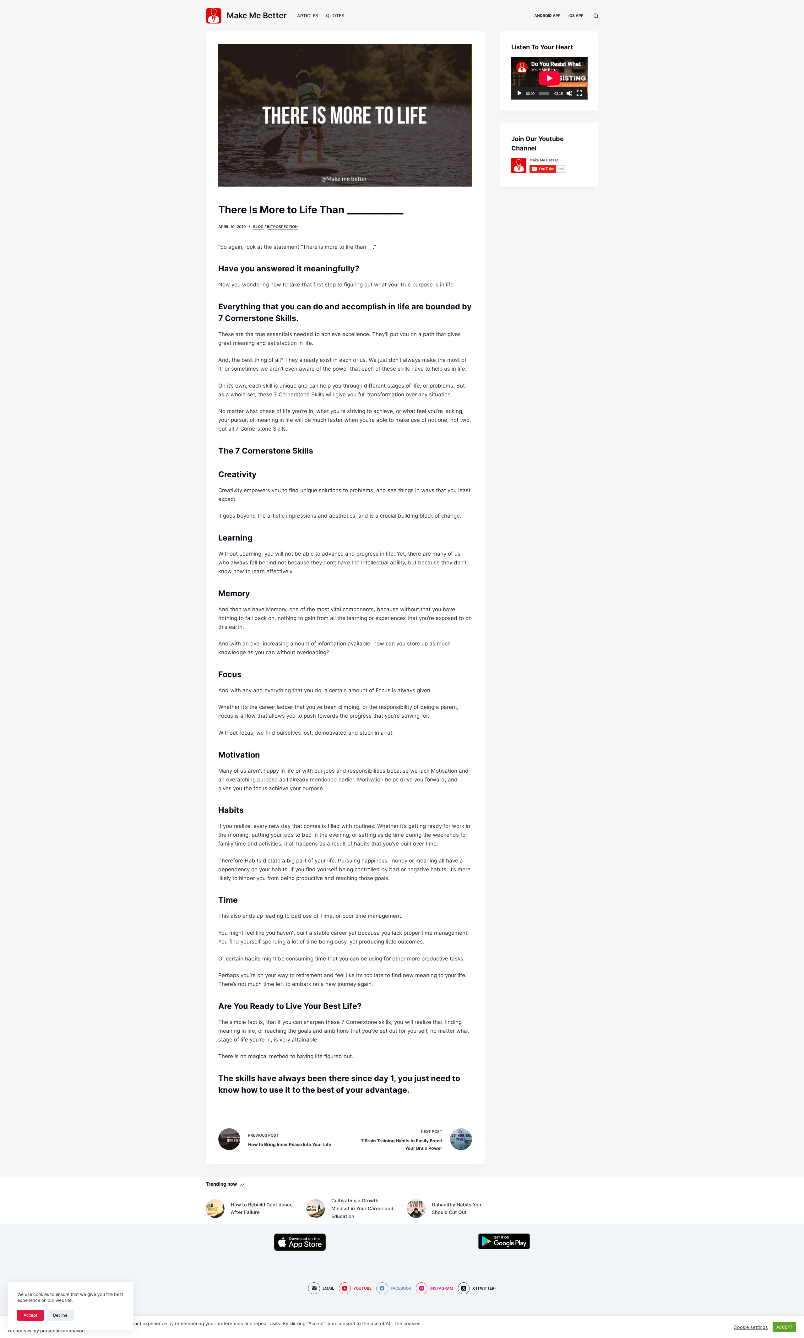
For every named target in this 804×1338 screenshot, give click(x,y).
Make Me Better (257, 15)
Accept (30, 1315)
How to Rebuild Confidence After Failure (262, 1209)
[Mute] (569, 93)
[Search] (596, 16)
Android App (547, 15)
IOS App (576, 15)
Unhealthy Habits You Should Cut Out (456, 1209)
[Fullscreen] (579, 93)
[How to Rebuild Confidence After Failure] (215, 1208)
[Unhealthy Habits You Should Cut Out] (416, 1208)
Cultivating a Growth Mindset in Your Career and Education (362, 1208)
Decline (60, 1315)
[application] (549, 78)
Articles (307, 15)
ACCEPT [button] (784, 1327)
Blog (258, 226)
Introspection (282, 226)
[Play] (519, 93)
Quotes (335, 15)
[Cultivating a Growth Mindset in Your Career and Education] (315, 1208)
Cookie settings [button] (751, 1327)
